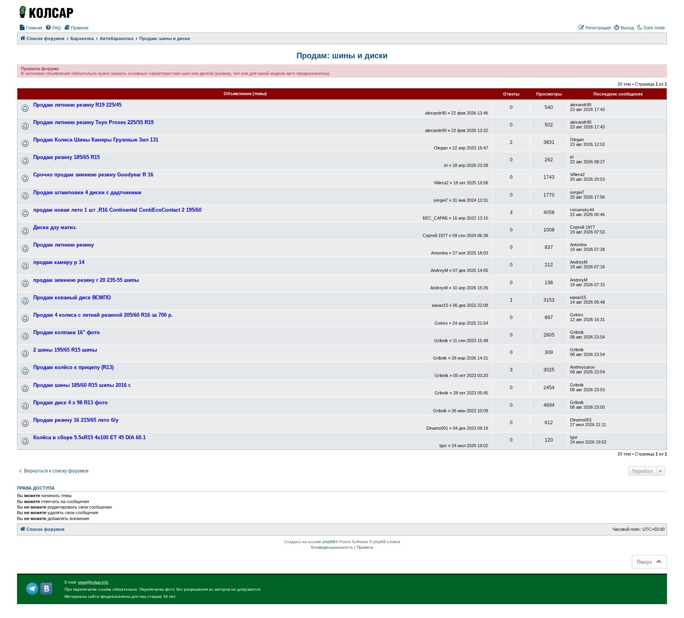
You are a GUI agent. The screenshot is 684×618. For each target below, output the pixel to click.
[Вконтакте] (46, 589)
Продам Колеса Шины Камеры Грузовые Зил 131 (95, 140)
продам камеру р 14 (58, 262)
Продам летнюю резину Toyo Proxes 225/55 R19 (93, 122)
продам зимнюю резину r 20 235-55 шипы (86, 280)
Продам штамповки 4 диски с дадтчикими (87, 192)
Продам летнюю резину (63, 245)
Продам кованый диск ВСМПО (72, 297)
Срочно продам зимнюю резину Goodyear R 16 (93, 175)
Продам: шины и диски (342, 55)
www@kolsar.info (93, 582)
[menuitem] (30, 28)
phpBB (329, 542)
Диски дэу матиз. (55, 227)
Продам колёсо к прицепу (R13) (73, 367)
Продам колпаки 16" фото (66, 332)
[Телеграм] (32, 589)
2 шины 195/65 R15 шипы (65, 350)
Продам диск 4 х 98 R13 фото (70, 403)
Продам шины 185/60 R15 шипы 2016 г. (82, 385)
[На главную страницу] (45, 11)
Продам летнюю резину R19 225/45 (77, 105)
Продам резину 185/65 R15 (66, 157)
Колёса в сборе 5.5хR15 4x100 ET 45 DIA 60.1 (89, 437)
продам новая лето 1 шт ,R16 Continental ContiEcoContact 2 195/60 (117, 210)
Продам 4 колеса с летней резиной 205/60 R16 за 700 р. (103, 315)
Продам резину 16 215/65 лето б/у (75, 420)
